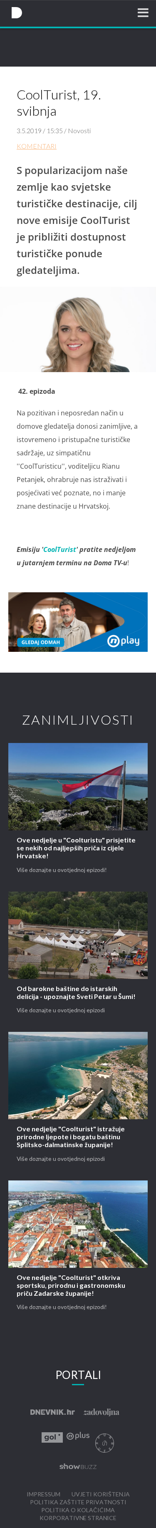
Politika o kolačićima (78, 1510)
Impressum (43, 1494)
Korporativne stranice (78, 1518)
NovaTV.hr (16, 12)
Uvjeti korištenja (101, 1494)
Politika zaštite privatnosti (78, 1502)
